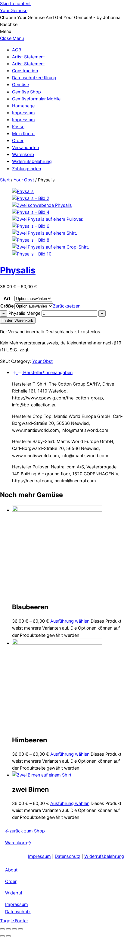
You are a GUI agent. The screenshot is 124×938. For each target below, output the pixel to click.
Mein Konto (23, 133)
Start (5, 179)
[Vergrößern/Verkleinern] (2, 929)
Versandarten (25, 147)
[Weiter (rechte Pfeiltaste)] (8, 936)
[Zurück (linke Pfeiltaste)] (2, 936)
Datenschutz (67, 856)
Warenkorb (23, 154)
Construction (25, 70)
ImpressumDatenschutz (18, 908)
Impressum (23, 112)
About (11, 869)
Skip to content (15, 3)
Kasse (18, 126)
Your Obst (24, 179)
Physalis (18, 270)
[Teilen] (14, 929)
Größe (7, 305)
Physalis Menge (24, 313)
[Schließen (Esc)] (20, 929)
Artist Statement (28, 56)
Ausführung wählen (69, 621)
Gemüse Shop (26, 91)
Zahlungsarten (26, 168)
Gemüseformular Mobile (36, 98)
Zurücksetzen (66, 305)
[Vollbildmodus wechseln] (8, 929)
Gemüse (20, 84)
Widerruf (13, 892)
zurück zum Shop (27, 830)
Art (7, 298)
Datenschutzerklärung (34, 77)
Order (17, 140)
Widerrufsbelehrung (32, 161)
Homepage (23, 105)
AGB (16, 49)
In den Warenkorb (17, 320)
